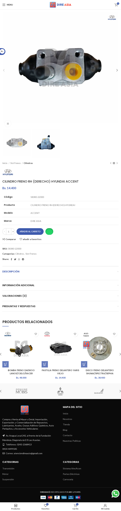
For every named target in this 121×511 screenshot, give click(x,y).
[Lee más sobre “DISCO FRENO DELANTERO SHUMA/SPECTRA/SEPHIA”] (84, 364)
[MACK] (99, 391)
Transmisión (8, 468)
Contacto (67, 435)
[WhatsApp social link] (19, 259)
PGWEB (77, 492)
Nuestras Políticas (72, 440)
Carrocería (68, 479)
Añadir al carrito (30, 231)
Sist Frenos (15, 163)
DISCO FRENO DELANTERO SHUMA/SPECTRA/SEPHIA (100, 372)
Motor (5, 474)
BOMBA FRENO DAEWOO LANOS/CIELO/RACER (21, 372)
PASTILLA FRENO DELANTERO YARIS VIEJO (60, 372)
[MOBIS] (21, 391)
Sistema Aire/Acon (72, 468)
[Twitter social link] (15, 259)
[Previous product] (110, 163)
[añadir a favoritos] (35, 334)
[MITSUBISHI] (60, 391)
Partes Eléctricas (71, 474)
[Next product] (117, 163)
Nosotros (67, 419)
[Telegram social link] (23, 259)
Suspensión (8, 479)
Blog (65, 430)
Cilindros (28, 163)
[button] (49, 231)
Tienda (66, 424)
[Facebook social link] (11, 259)
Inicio (5, 163)
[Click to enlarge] (8, 123)
